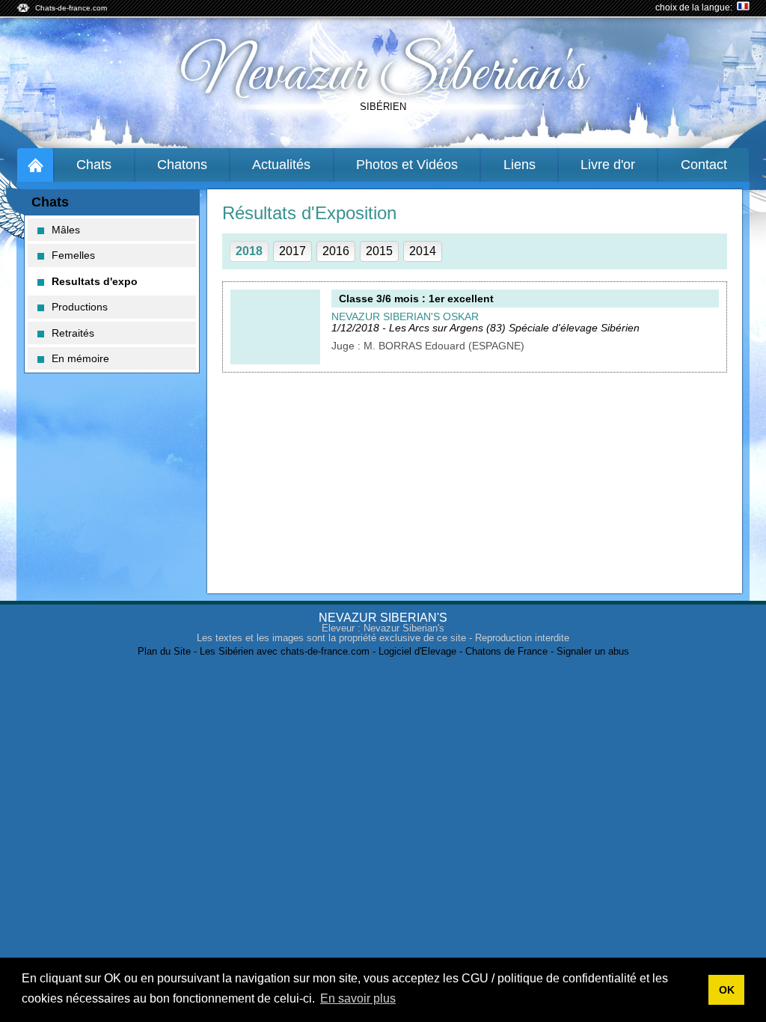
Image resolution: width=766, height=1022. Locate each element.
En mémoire (80, 358)
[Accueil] (35, 165)
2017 (292, 251)
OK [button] (727, 990)
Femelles (73, 255)
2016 (335, 251)
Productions (80, 307)
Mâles (66, 230)
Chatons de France (506, 651)
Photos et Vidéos (407, 164)
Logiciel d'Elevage (417, 651)
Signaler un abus (593, 651)
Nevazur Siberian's (383, 75)
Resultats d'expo (95, 281)
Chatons (182, 164)
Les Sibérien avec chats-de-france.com (285, 651)
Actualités (281, 164)
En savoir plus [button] (358, 998)
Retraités (73, 333)
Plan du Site (164, 651)
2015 (379, 251)
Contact (704, 164)
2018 (249, 251)
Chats (93, 164)
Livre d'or (607, 164)
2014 (422, 251)
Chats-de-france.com (71, 8)
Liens (519, 164)
